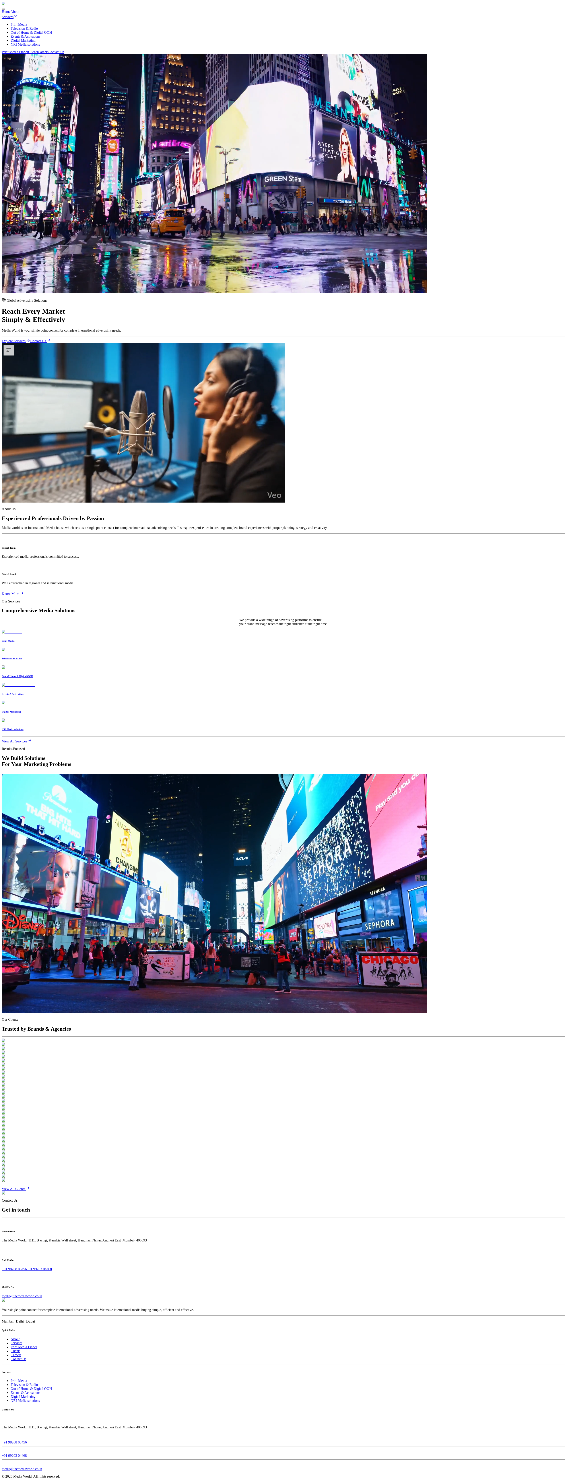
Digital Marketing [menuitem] (23, 40)
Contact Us (56, 52)
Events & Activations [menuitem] (25, 36)
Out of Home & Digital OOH (31, 1389)
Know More (11, 594)
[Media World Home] (13, 4)
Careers (43, 52)
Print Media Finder (15, 52)
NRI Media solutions (25, 1400)
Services (8, 17)
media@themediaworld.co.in (22, 1296)
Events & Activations (25, 1393)
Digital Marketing (23, 1396)
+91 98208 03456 (14, 1269)
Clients (33, 52)
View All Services (15, 741)
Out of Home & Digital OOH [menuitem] (31, 32)
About (14, 12)
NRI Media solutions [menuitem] (25, 44)
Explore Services (14, 341)
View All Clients (14, 1189)
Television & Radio (24, 1385)
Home (6, 12)
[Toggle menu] (3, 9)
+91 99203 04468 (39, 1269)
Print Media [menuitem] (19, 24)
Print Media (19, 1381)
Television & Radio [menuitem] (24, 28)
